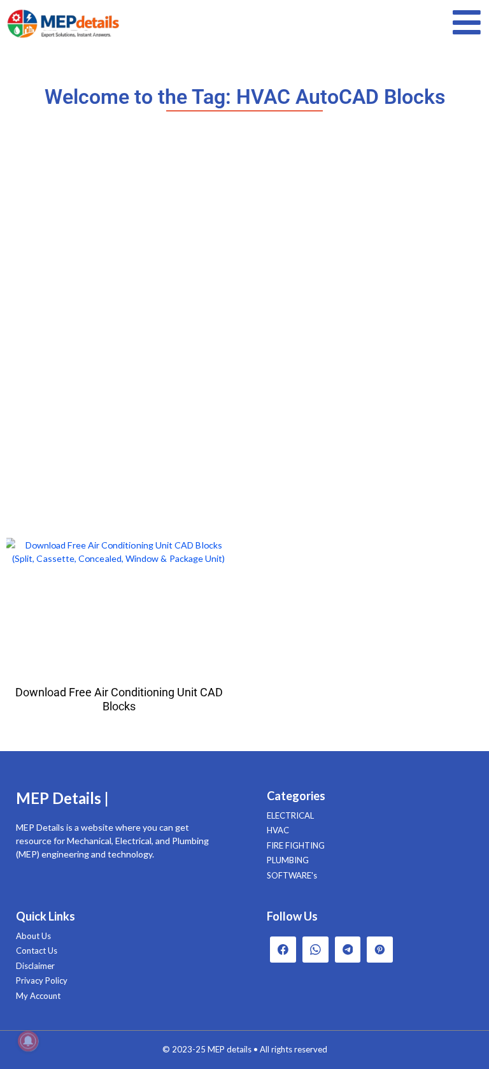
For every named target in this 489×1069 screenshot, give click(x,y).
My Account (38, 996)
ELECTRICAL (290, 815)
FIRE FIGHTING (296, 845)
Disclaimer (35, 966)
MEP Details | (62, 798)
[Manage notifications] (28, 1041)
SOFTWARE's (292, 875)
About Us (33, 936)
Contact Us (36, 950)
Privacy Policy (41, 980)
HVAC (278, 830)
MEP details (230, 1049)
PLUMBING (288, 860)
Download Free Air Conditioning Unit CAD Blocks (119, 699)
